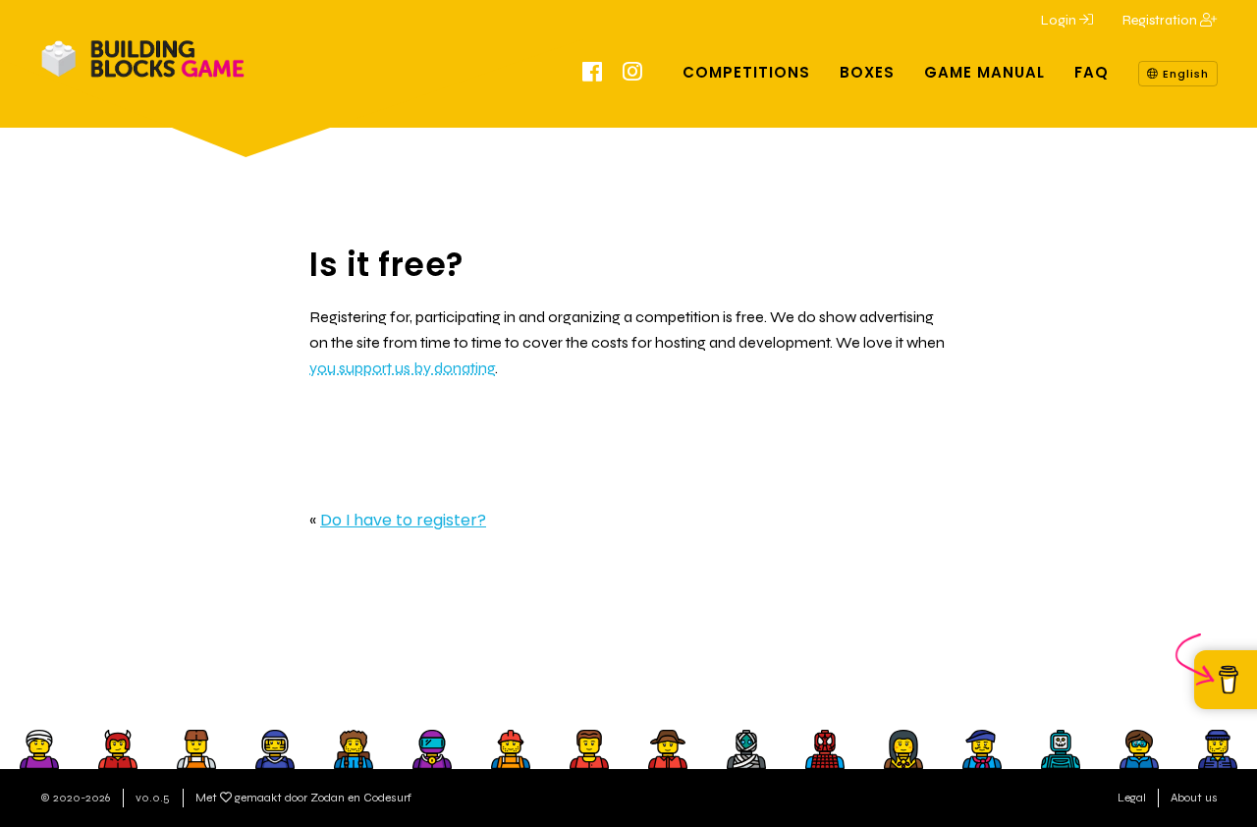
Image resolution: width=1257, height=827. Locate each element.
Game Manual (984, 72)
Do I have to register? (403, 520)
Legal (1132, 797)
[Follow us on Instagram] (633, 74)
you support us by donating (402, 367)
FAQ (1091, 72)
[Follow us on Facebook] (592, 74)
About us (1194, 797)
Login (1060, 20)
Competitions (746, 72)
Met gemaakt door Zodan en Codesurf (303, 797)
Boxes (867, 72)
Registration (1161, 20)
